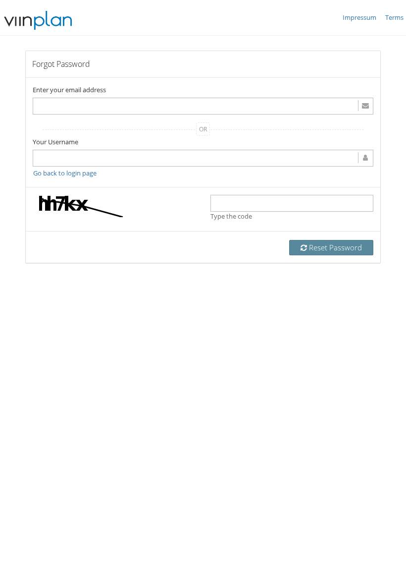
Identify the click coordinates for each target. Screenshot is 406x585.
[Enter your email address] (203, 106)
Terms (394, 17)
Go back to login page (65, 173)
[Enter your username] (203, 158)
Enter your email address (69, 89)
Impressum (359, 17)
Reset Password (334, 247)
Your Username (55, 141)
